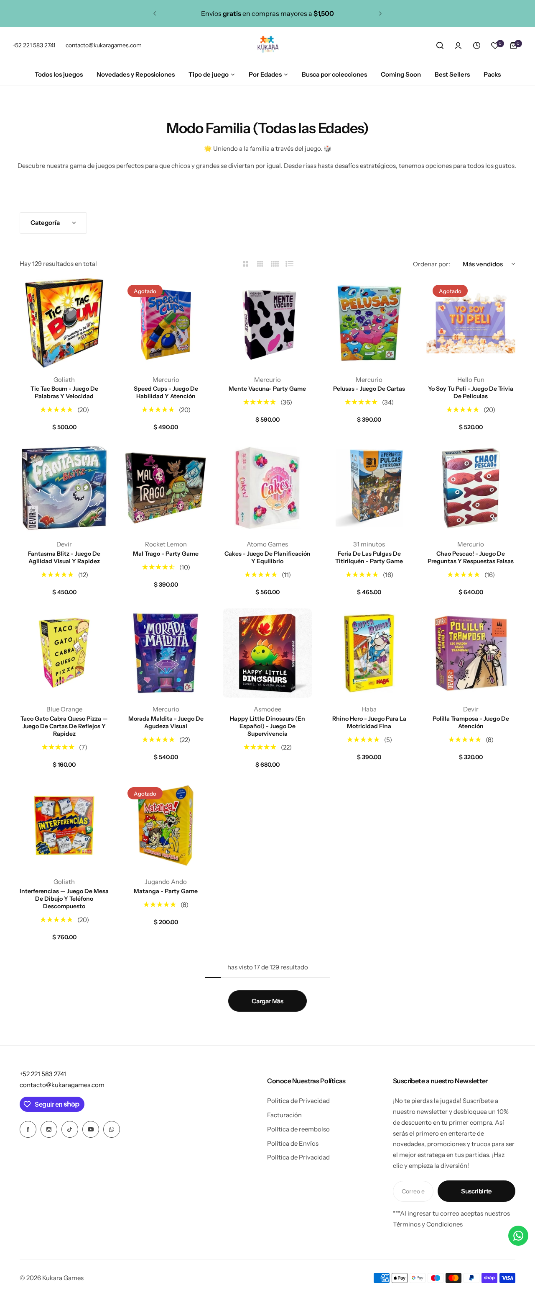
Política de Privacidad (298, 1157)
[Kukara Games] (267, 45)
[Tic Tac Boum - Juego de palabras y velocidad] (64, 323)
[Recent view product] (476, 45)
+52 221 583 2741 (43, 1074)
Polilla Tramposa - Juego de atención (471, 722)
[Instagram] (49, 1129)
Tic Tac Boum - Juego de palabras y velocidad (64, 392)
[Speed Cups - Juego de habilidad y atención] (165, 323)
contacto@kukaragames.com (62, 1085)
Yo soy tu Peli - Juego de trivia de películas (470, 392)
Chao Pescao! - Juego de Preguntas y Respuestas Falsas (471, 557)
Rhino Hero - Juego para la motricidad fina (369, 722)
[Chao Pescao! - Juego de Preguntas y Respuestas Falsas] (470, 488)
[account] (458, 45)
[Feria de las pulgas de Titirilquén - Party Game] (369, 488)
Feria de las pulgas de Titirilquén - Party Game (369, 557)
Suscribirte (476, 1191)
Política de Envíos (292, 1143)
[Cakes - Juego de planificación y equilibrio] (267, 488)
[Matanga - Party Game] (165, 825)
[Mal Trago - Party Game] (165, 488)
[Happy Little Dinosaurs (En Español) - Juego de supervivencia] (267, 653)
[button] (154, 13)
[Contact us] (518, 1236)
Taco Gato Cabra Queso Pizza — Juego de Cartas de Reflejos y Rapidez (64, 726)
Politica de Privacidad (298, 1101)
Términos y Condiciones (428, 1224)
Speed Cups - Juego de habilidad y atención (166, 392)
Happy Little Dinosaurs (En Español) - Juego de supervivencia (267, 726)
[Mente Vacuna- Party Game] (267, 323)
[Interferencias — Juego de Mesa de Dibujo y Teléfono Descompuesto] (64, 825)
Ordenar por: (431, 264)
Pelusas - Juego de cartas (369, 388)
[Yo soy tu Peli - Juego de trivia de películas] (470, 323)
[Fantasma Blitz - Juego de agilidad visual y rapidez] (64, 488)
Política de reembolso (298, 1129)
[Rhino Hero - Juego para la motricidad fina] (369, 653)
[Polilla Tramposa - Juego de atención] (470, 653)
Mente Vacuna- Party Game (267, 388)
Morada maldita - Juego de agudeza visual (166, 722)
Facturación (284, 1115)
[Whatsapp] (111, 1129)
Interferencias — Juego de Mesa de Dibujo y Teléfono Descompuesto (64, 898)
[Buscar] (440, 45)
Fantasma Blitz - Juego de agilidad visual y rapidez (64, 557)
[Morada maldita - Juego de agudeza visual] (165, 653)
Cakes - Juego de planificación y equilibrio (267, 557)
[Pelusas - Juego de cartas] (369, 323)
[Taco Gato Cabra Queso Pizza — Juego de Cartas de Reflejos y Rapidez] (64, 653)
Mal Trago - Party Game (166, 553)
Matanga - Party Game (166, 891)
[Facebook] (28, 1129)
